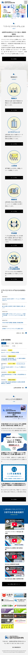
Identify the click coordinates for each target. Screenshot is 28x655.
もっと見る (14, 59)
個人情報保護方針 (16, 647)
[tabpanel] (14, 11)
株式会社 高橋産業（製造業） (12, 564)
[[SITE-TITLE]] (8, 2)
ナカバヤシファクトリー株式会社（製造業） (14, 532)
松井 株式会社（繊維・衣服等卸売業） (14, 579)
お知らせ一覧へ (20, 333)
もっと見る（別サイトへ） (14, 584)
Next (26, 11)
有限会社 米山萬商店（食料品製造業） (14, 548)
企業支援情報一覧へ (19, 388)
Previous (2, 11)
